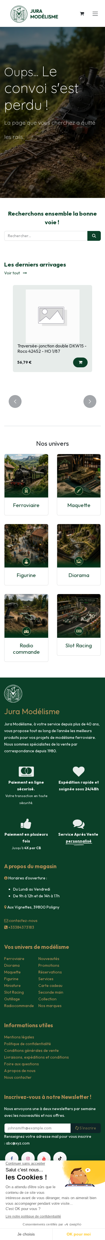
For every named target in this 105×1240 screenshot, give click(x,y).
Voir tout (12, 272)
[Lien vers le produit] (26, 476)
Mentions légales (19, 1037)
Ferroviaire (26, 505)
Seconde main (50, 992)
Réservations (50, 972)
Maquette (78, 505)
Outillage (12, 998)
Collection (47, 998)
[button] (41, 362)
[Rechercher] (94, 236)
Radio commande (26, 648)
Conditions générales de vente (31, 1050)
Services (45, 978)
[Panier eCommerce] (81, 13)
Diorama (78, 575)
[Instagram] (28, 1158)
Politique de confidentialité (27, 1043)
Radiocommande (19, 1005)
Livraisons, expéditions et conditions (36, 1057)
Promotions (48, 965)
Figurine (26, 575)
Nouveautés (48, 958)
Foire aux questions (21, 1063)
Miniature (12, 985)
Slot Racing (79, 645)
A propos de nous (20, 1070)
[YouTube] (44, 1158)
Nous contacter (18, 1077)
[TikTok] (60, 1158)
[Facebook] (11, 1158)
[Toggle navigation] (95, 13)
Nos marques (50, 1005)
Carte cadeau (50, 985)
